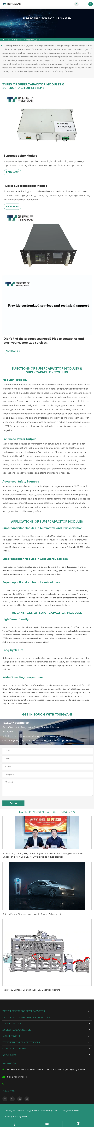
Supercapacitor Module (20, 155)
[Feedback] (15, 1124)
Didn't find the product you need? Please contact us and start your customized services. (44, 340)
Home (7, 40)
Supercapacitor (12, 1023)
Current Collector (14, 1048)
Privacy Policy (21, 1116)
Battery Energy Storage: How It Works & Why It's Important (31, 914)
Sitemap (8, 1116)
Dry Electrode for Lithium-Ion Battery (26, 1017)
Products (18, 40)
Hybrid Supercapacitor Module (25, 186)
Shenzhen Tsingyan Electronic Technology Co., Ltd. (38, 1110)
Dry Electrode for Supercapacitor (23, 1011)
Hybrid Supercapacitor (16, 1030)
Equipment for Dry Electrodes (21, 1042)
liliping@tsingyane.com (17, 1077)
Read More (12, 172)
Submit (13, 803)
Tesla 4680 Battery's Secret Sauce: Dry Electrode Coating (31, 989)
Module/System (33, 40)
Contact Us (13, 351)
